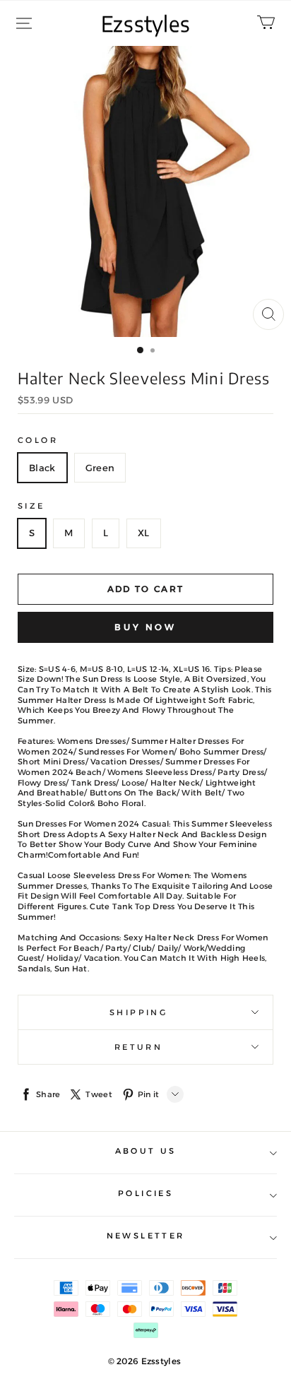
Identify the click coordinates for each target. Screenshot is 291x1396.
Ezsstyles (146, 23)
